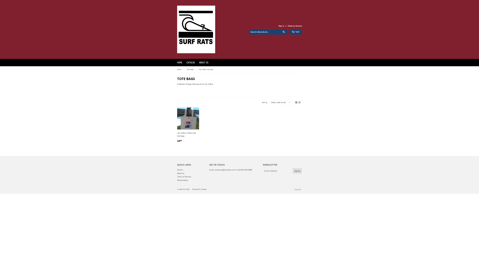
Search (180, 169)
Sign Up (297, 171)
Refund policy (182, 180)
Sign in (281, 26)
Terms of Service (184, 176)
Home (179, 62)
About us (203, 62)
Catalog (190, 62)
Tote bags (190, 69)
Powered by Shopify (199, 189)
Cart (297, 31)
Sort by (264, 102)
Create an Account (295, 26)
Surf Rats (186, 189)
